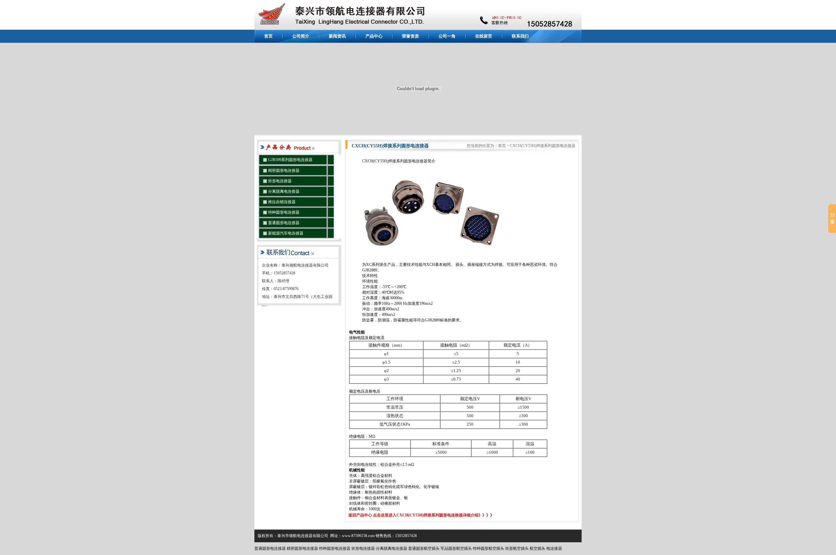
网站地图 (549, 10)
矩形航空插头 (517, 548)
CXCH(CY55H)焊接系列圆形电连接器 (542, 145)
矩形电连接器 (363, 548)
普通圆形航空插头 (424, 548)
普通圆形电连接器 (270, 548)
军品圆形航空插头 (456, 548)
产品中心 (373, 36)
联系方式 (569, 10)
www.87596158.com (358, 535)
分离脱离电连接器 (391, 548)
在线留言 (483, 36)
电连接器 (554, 548)
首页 (268, 36)
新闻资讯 (337, 36)
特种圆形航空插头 (488, 548)
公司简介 (300, 36)
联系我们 (520, 36)
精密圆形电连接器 (302, 548)
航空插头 (537, 548)
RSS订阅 (530, 10)
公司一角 (447, 36)
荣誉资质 (410, 36)
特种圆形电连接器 (334, 548)
